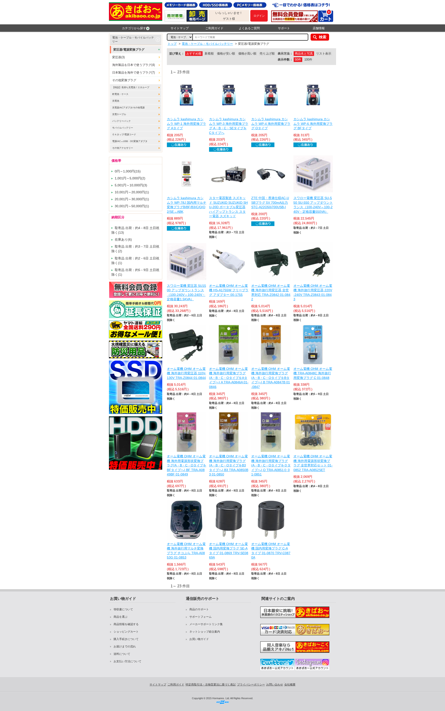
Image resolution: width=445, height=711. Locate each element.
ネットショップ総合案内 (204, 631)
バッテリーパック (121, 121)
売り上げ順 (267, 53)
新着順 (209, 53)
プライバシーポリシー (251, 684)
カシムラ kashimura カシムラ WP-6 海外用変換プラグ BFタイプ (313, 123)
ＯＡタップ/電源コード (124, 134)
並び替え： (176, 53)
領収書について (123, 609)
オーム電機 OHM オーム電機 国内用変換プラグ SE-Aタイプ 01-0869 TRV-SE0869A (228, 550)
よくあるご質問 (249, 28)
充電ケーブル (119, 114)
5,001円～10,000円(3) (131, 185)
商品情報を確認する (126, 624)
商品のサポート (199, 609)
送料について (122, 654)
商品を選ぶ (120, 616)
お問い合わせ (274, 684)
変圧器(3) (118, 57)
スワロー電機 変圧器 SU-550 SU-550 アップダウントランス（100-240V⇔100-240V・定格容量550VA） (313, 204)
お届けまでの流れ (125, 646)
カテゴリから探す (134, 28)
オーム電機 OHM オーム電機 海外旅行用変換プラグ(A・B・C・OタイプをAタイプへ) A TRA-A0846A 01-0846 (228, 378)
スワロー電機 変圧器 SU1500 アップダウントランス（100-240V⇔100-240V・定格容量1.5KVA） (186, 292)
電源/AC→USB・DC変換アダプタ (129, 141)
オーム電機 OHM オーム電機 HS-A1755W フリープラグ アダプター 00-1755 (228, 290)
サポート (284, 28)
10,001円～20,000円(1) (132, 192)
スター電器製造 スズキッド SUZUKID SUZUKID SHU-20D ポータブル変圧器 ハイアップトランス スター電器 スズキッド (228, 207)
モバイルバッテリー (122, 127)
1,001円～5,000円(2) (130, 178)
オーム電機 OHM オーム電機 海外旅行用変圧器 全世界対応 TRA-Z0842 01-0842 (270, 292)
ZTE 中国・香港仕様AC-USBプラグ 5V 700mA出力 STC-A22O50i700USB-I (270, 202)
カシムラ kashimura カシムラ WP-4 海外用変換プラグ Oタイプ (270, 123)
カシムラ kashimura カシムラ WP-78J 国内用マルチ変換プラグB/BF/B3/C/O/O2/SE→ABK (186, 204)
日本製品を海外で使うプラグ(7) (133, 72)
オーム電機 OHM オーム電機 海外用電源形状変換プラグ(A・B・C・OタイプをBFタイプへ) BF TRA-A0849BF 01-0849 (186, 465)
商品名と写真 (304, 53)
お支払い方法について (127, 661)
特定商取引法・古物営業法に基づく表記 (211, 684)
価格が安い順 (226, 53)
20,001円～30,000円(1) (132, 199)
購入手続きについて (126, 639)
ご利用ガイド (214, 28)
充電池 (115, 101)
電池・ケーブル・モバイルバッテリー (133, 39)
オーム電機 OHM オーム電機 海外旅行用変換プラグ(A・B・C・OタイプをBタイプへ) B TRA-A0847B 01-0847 (270, 378)
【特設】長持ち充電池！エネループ (130, 87)
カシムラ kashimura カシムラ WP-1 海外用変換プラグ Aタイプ (186, 123)
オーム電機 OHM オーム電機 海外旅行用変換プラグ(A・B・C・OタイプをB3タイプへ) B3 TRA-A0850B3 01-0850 (228, 465)
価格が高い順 (247, 53)
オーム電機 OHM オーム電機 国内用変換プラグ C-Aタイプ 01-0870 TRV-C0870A (270, 550)
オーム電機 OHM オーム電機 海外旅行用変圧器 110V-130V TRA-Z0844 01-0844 (186, 373)
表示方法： (285, 53)
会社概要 (290, 684)
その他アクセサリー (122, 148)
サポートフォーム (200, 616)
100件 (308, 59)
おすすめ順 (193, 53)
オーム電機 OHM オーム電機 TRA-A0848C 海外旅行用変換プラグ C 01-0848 (312, 373)
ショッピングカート (126, 631)
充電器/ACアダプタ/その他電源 (128, 107)
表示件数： (285, 59)
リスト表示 (323, 53)
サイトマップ (180, 28)
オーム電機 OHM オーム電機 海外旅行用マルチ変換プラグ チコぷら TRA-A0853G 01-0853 (186, 550)
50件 (298, 59)
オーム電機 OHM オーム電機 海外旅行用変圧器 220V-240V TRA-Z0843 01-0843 (312, 292)
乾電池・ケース (120, 94)
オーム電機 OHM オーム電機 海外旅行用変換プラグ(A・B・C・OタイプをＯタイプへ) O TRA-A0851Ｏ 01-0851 (271, 465)
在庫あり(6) (123, 239)
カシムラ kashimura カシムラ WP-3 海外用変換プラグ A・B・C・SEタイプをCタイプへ (228, 126)
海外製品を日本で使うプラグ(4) (133, 65)
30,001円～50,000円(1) (132, 206)
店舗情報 (319, 28)
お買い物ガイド (199, 639)
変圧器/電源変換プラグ (128, 49)
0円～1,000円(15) (128, 171)
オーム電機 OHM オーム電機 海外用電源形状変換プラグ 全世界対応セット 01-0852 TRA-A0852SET (313, 463)
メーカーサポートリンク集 (206, 624)
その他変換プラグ (124, 80)
